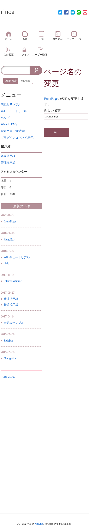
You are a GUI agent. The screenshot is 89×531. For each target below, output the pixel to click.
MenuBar (9, 239)
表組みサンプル (14, 322)
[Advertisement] (21, 442)
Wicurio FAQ (9, 124)
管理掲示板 (11, 298)
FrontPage (51, 98)
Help (6, 263)
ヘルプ (5, 117)
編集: (9, 377)
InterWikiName (13, 281)
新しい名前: (52, 110)
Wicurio (39, 523)
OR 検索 (25, 80)
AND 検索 (11, 80)
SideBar (8, 340)
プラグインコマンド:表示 (17, 137)
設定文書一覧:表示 (13, 131)
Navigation (10, 358)
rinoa (7, 11)
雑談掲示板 (11, 304)
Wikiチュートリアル (17, 257)
